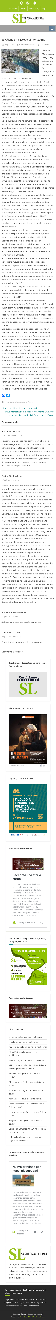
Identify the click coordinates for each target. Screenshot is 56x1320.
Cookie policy (34, 9)
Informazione (10, 402)
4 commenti (44, 44)
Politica (30, 402)
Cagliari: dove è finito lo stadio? (31, 1060)
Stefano (12, 1129)
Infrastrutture (21, 402)
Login (44, 9)
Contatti (23, 9)
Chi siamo (13, 9)
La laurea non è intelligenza (30, 1037)
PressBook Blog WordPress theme (32, 1317)
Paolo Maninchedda (27, 44)
